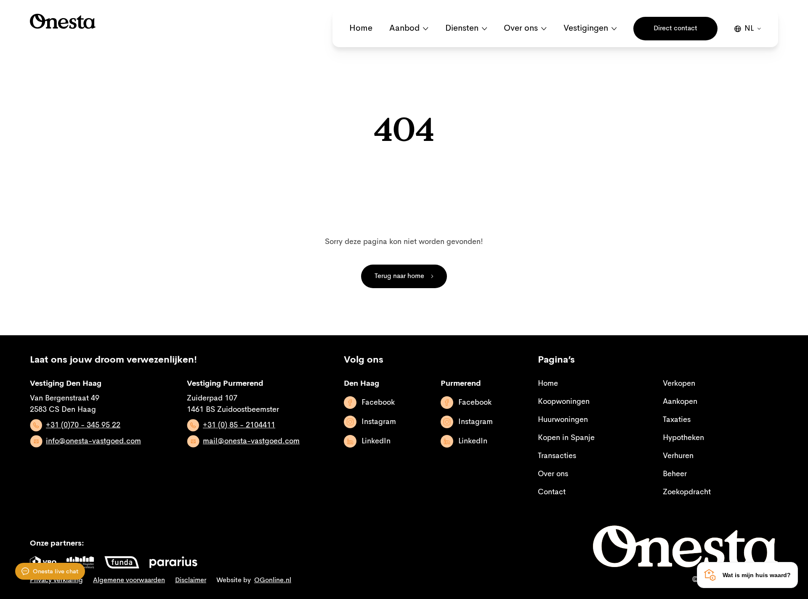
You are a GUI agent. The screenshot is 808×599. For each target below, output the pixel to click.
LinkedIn (376, 441)
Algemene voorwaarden (129, 580)
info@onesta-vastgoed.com (93, 441)
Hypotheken (683, 438)
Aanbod (404, 28)
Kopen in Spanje (566, 438)
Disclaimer (190, 580)
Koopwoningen (564, 402)
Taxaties (677, 420)
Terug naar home (399, 276)
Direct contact (675, 28)
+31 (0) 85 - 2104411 (239, 425)
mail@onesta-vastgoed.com (251, 441)
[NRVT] (80, 562)
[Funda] (121, 562)
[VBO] (43, 562)
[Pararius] (173, 562)
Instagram (378, 422)
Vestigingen (585, 28)
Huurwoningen (563, 420)
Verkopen (679, 383)
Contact (552, 492)
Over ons (521, 28)
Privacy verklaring (56, 580)
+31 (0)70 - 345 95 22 (83, 425)
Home (360, 28)
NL (749, 28)
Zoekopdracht (687, 492)
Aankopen (680, 402)
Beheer (675, 474)
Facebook (378, 402)
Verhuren (678, 456)
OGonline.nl (272, 580)
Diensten (461, 28)
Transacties (557, 456)
